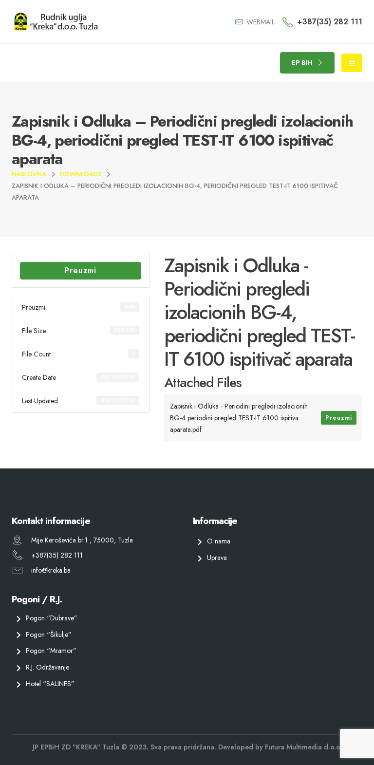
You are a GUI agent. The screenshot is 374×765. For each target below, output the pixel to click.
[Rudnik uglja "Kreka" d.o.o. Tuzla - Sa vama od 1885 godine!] (55, 22)
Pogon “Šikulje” (49, 634)
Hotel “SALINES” (50, 684)
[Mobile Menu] (351, 63)
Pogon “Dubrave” (51, 618)
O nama (218, 541)
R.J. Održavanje (47, 667)
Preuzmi (80, 270)
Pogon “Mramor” (51, 651)
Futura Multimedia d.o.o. (303, 747)
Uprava (217, 557)
